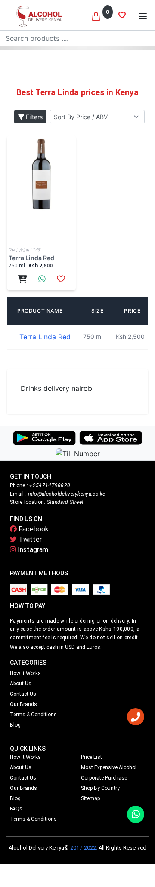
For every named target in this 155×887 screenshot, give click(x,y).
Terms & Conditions (33, 715)
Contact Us (23, 694)
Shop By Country (100, 788)
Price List (91, 757)
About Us (20, 684)
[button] (143, 16)
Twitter (29, 539)
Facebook (33, 529)
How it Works (25, 673)
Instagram (32, 550)
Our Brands (23, 704)
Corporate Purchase (104, 778)
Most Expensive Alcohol (108, 767)
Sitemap (90, 798)
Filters (33, 116)
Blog (15, 725)
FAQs (16, 809)
